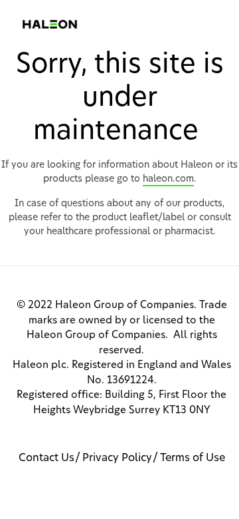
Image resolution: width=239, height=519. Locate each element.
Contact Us (46, 457)
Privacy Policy (117, 457)
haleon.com (168, 179)
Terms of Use (192, 457)
